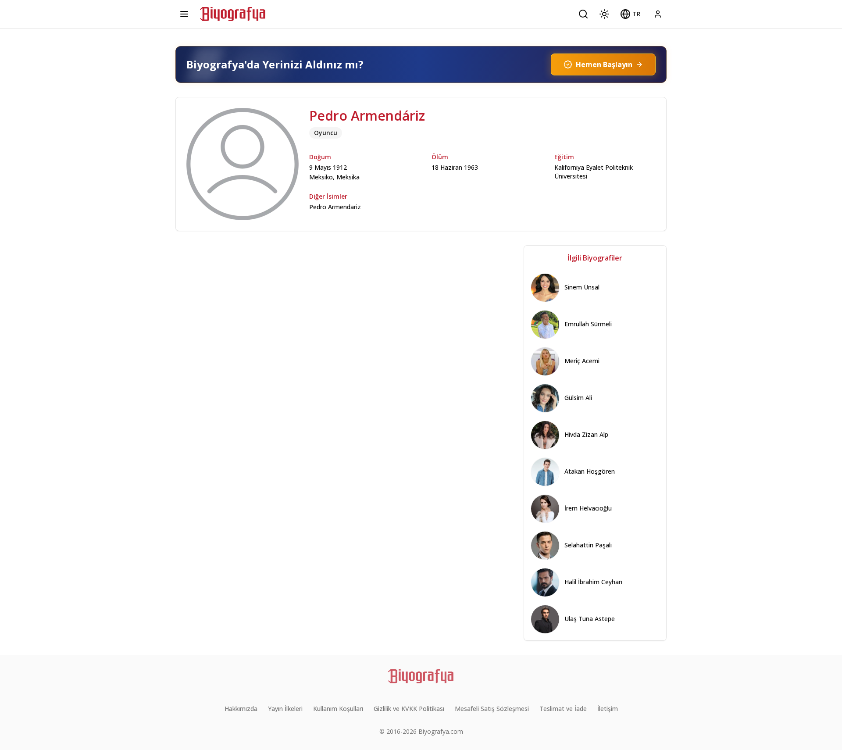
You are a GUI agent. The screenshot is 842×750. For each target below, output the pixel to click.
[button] (630, 14)
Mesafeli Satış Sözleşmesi (492, 708)
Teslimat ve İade (563, 708)
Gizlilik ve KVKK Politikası (409, 708)
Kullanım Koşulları (338, 708)
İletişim (607, 708)
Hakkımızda (241, 708)
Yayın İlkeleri (285, 708)
